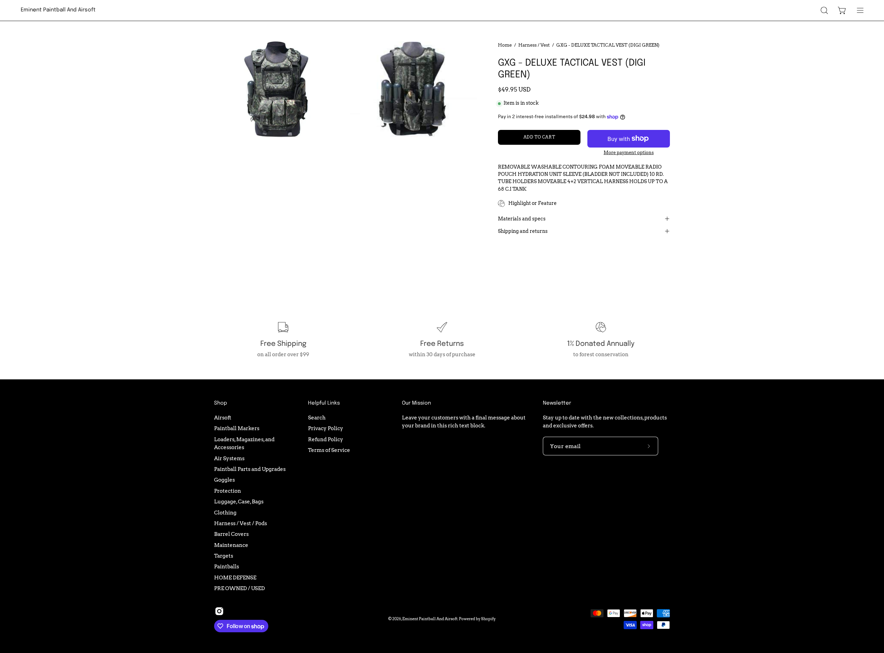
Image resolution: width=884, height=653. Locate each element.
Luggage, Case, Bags (238, 501)
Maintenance (231, 544)
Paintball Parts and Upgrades (250, 469)
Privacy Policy (325, 428)
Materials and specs (522, 218)
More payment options (629, 152)
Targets (223, 555)
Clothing (225, 512)
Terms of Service (329, 450)
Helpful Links (324, 403)
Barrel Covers (231, 534)
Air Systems (229, 458)
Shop (220, 403)
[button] (824, 10)
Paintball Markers (236, 428)
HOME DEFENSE (235, 577)
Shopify (488, 618)
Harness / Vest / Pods (240, 523)
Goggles (224, 479)
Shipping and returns (523, 231)
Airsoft (222, 417)
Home (505, 45)
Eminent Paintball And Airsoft (58, 10)
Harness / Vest (534, 45)
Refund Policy (325, 439)
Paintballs (226, 566)
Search (317, 417)
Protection (227, 491)
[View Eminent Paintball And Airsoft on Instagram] (219, 611)
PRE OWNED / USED (239, 588)
